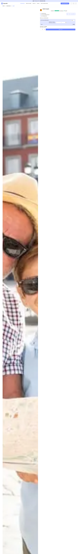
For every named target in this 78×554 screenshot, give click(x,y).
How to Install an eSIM (44, 3)
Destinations (22, 3)
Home (4, 5)
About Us (34, 3)
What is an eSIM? (28, 3)
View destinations (65, 3)
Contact (38, 3)
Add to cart (60, 29)
